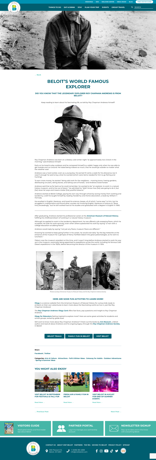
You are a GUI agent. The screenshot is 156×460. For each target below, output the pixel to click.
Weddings (89, 2)
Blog (131, 2)
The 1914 (87, 445)
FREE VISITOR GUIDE (144, 2)
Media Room (121, 2)
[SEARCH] (132, 7)
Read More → (40, 402)
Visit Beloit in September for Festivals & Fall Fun (47, 395)
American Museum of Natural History (102, 216)
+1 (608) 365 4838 (78, 450)
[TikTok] (112, 451)
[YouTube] (106, 451)
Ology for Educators (43, 316)
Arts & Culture (51, 358)
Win (97, 2)
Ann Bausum (105, 322)
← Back (38, 75)
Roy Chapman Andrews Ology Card (53, 311)
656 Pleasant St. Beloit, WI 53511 (55, 451)
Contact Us (51, 445)
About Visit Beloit (65, 445)
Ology (37, 303)
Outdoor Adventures (112, 358)
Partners (78, 445)
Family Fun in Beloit (79, 336)
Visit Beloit (102, 336)
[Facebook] (96, 451)
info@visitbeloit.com (79, 452)
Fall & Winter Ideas (77, 358)
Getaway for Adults (94, 358)
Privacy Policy (114, 445)
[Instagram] (101, 451)
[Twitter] (117, 451)
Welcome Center (108, 2)
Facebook (39, 353)
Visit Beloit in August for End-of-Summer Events (103, 396)
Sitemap (126, 445)
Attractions (63, 358)
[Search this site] (143, 7)
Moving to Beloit (99, 445)
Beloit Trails (54, 336)
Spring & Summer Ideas (45, 360)
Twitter (47, 353)
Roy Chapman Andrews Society (106, 324)
